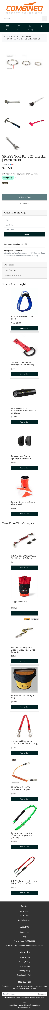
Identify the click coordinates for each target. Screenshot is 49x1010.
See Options (24, 328)
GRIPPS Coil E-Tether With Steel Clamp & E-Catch (23, 557)
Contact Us (24, 932)
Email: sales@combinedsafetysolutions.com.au (24, 945)
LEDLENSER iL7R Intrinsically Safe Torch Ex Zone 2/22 (23, 410)
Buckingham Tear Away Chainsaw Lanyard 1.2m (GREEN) (22, 835)
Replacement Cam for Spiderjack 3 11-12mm (21, 457)
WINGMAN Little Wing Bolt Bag (23, 696)
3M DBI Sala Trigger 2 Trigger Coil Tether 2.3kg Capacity (23, 650)
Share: (5, 165)
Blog (24, 936)
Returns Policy (24, 966)
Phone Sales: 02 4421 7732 (24, 941)
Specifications (10, 270)
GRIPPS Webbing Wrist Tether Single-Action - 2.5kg (24, 742)
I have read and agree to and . (25, 997)
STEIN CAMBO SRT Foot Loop (22, 318)
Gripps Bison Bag (19, 602)
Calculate (25, 234)
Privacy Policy (24, 962)
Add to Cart (25, 197)
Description (9, 265)
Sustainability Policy (24, 975)
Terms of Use (24, 957)
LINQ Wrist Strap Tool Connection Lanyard (21, 788)
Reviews (8, 276)
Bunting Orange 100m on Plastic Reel (23, 503)
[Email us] (24, 1002)
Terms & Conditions (27, 997)
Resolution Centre (25, 920)
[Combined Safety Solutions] (24, 8)
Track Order (24, 916)
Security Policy (24, 971)
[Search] (44, 18)
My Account (24, 911)
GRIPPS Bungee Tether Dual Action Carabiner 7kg (24, 882)
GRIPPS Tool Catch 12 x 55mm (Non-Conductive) (22, 363)
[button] (24, 203)
